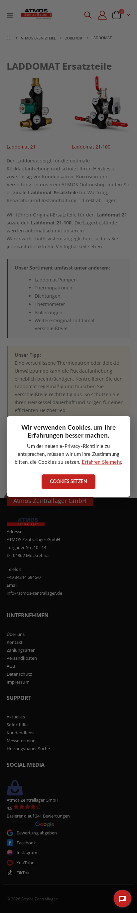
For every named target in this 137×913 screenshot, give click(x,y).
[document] (68, 456)
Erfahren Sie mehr (101, 462)
